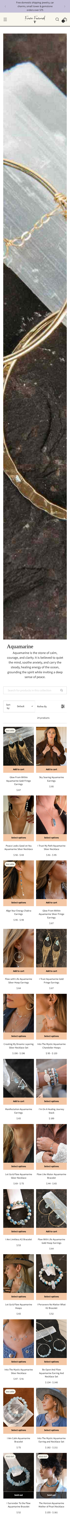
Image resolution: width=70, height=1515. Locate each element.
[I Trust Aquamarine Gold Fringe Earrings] (51, 951)
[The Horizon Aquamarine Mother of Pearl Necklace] (51, 1476)
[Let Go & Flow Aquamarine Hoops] (18, 1277)
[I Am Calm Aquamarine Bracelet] (18, 1411)
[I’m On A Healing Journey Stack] (51, 1082)
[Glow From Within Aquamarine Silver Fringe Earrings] (51, 883)
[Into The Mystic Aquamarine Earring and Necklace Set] (51, 1411)
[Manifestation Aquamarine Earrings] (18, 1082)
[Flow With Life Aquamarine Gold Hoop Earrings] (51, 1212)
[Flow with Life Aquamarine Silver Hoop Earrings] (18, 951)
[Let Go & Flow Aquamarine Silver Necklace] (18, 1147)
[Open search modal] (57, 19)
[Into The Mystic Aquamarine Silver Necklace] (18, 1342)
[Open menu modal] (5, 19)
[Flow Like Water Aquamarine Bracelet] (51, 1147)
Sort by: (15, 706)
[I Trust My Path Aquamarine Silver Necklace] (51, 818)
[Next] (65, 6)
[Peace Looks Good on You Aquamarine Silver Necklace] (18, 818)
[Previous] (5, 6)
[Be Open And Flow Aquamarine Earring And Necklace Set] (51, 1342)
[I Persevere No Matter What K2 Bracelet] (51, 1277)
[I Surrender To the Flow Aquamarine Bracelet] (18, 1476)
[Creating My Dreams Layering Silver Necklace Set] (18, 1017)
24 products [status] (43, 717)
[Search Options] (63, 690)
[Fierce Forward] (35, 19)
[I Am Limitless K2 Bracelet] (18, 1212)
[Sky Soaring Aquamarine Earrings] (51, 750)
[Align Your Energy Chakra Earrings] (18, 883)
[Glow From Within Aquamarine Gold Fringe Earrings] (18, 750)
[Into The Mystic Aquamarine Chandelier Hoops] (51, 1017)
